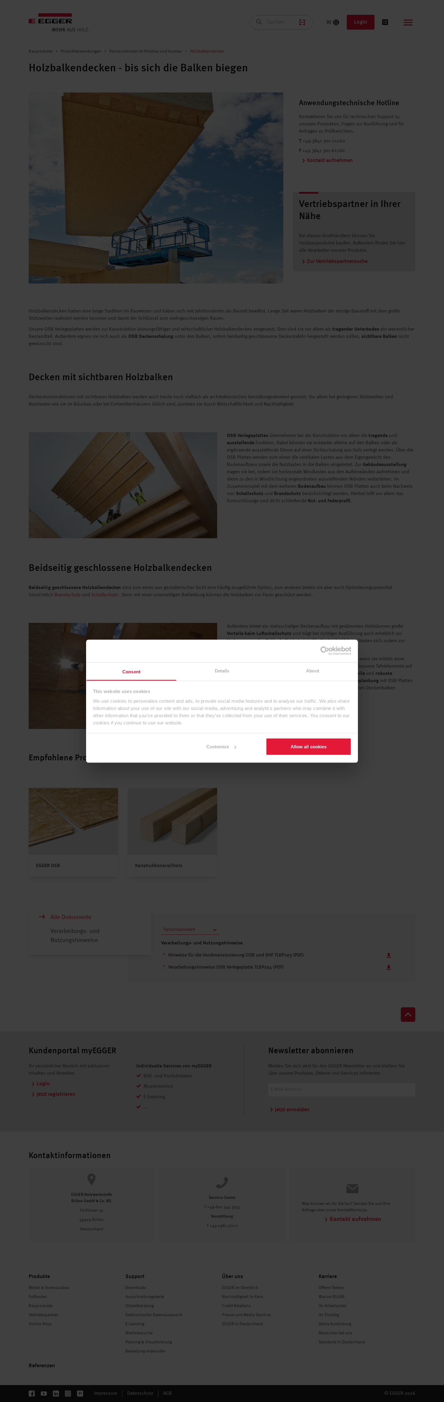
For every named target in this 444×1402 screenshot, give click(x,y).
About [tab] (312, 670)
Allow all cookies (309, 746)
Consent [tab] (131, 671)
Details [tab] (222, 670)
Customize (217, 746)
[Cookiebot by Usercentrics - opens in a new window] (324, 651)
